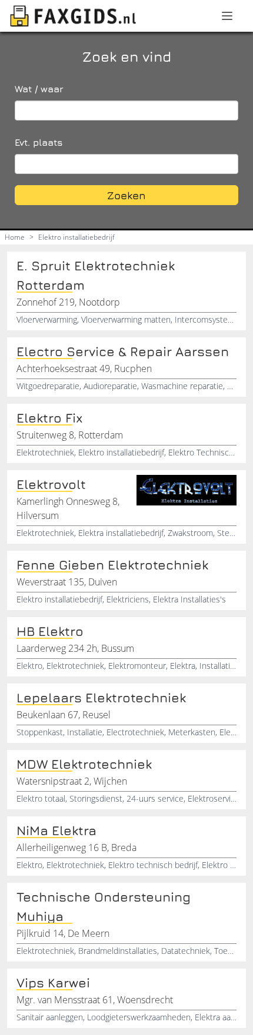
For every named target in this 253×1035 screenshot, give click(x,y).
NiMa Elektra (56, 830)
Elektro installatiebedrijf (76, 237)
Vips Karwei (53, 982)
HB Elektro (50, 631)
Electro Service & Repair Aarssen (122, 351)
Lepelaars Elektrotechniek (101, 697)
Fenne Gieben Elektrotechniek (112, 564)
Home (15, 237)
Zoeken (126, 195)
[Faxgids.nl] (73, 16)
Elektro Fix (49, 418)
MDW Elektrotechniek (84, 764)
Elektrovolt (51, 484)
